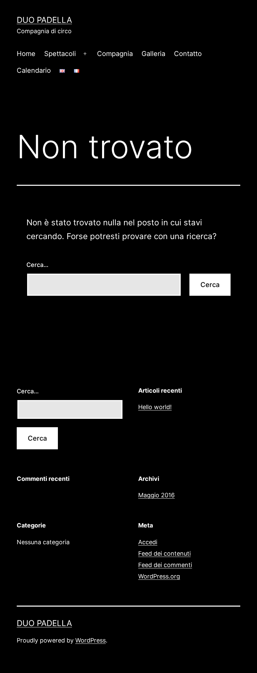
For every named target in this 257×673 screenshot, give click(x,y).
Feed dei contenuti (164, 553)
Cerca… (37, 264)
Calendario (34, 70)
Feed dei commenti (165, 564)
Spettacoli (60, 54)
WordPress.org (159, 576)
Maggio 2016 (156, 495)
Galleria (153, 54)
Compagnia (115, 54)
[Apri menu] (85, 53)
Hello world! (155, 406)
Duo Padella (44, 20)
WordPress (90, 640)
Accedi (147, 542)
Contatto (188, 54)
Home (26, 54)
